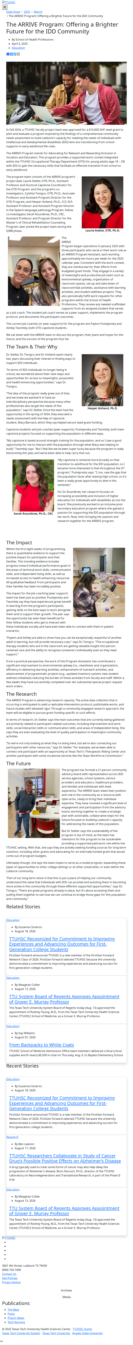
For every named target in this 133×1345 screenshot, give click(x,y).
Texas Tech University (56, 1333)
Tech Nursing (16, 1322)
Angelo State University (87, 1333)
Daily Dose (13, 12)
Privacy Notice (11, 1282)
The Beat (13, 1310)
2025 (27, 12)
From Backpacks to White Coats (41, 1045)
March (38, 12)
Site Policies (9, 1278)
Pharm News (16, 1318)
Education (18, 48)
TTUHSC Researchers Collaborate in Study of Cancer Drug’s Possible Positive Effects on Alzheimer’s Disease (65, 1158)
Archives (66, 1290)
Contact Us (9, 1274)
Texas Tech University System (21, 1333)
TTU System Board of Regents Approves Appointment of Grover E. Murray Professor (64, 999)
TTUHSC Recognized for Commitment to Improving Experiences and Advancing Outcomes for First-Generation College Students (62, 944)
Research (12, 1137)
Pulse (11, 1314)
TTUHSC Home (82, 1329)
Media (67, 1297)
